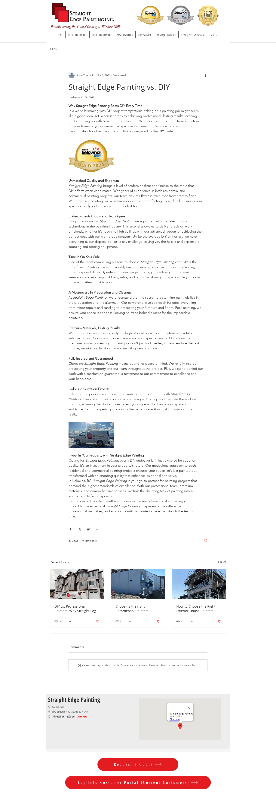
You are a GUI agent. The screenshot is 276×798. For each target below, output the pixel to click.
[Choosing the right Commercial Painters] (138, 584)
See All (222, 561)
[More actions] (205, 75)
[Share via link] (98, 529)
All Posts (55, 49)
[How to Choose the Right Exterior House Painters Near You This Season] (199, 584)
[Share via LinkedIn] (88, 529)
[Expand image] (91, 156)
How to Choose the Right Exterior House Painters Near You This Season (195, 608)
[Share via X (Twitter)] (79, 529)
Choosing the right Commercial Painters (132, 608)
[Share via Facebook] (70, 529)
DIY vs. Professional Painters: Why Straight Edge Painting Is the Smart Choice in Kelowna (76, 608)
